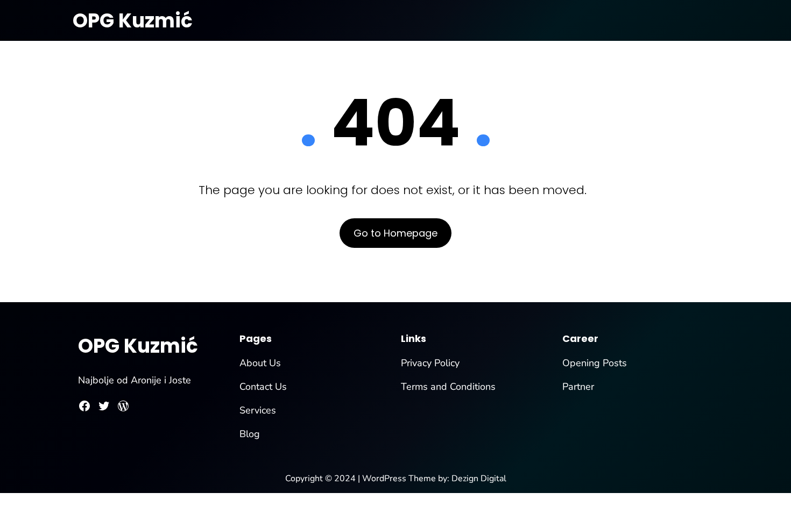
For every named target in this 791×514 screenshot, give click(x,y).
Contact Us (263, 386)
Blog (249, 433)
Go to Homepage (395, 233)
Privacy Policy (430, 362)
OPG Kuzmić (133, 20)
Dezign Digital (478, 478)
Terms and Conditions (448, 386)
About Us (260, 362)
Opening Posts (594, 362)
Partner (578, 386)
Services (257, 410)
